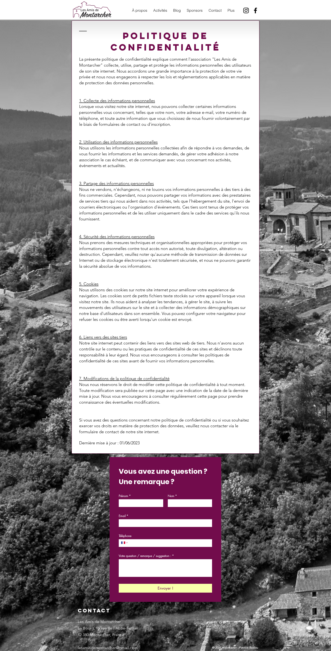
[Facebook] (255, 10)
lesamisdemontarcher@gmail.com (108, 647)
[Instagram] (246, 10)
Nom (172, 496)
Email (123, 516)
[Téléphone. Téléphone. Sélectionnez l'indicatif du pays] (124, 542)
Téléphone (125, 536)
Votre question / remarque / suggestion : (146, 556)
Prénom (125, 496)
